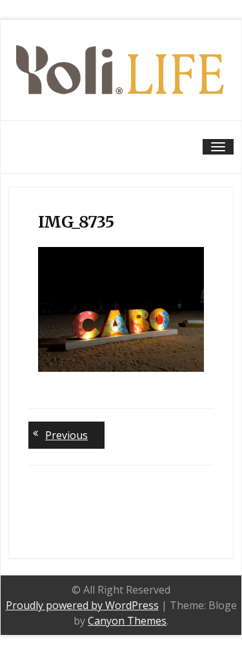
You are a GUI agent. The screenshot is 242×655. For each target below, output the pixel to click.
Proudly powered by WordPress (82, 605)
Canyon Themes (127, 621)
